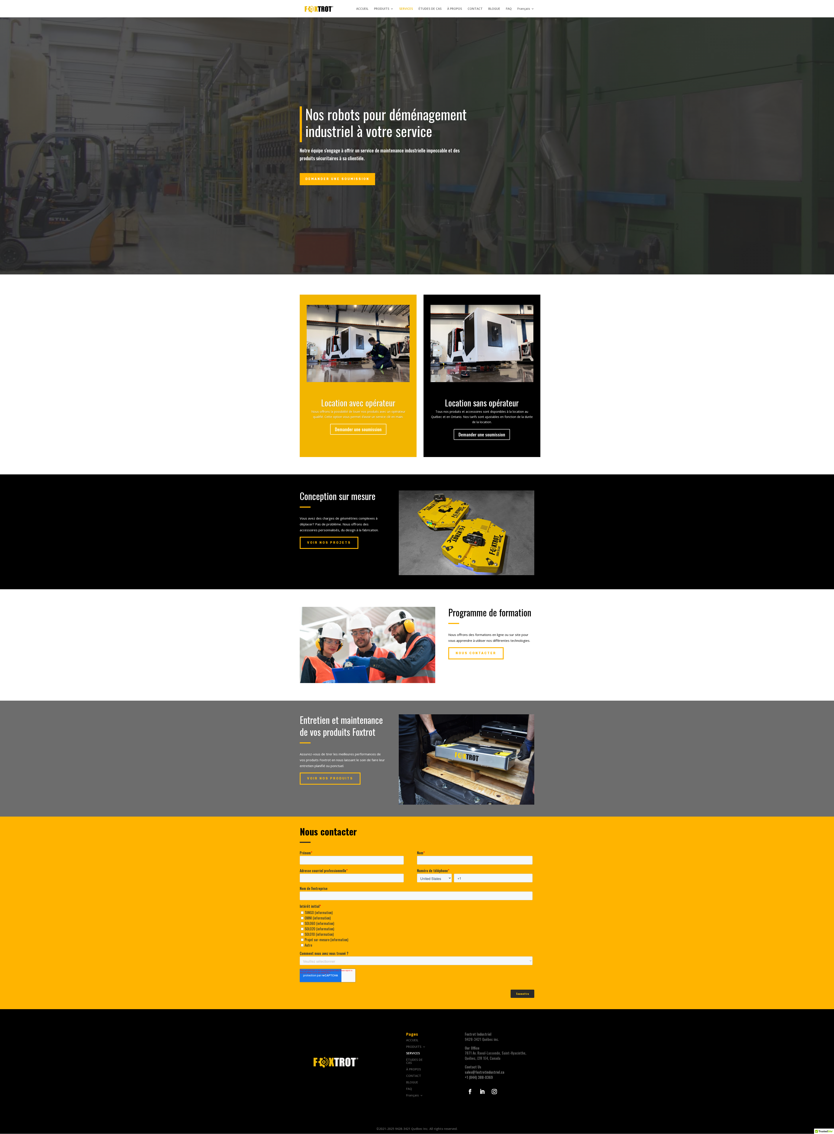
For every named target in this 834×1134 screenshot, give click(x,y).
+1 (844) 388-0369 (479, 1077)
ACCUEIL (362, 9)
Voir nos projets (329, 543)
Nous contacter (476, 653)
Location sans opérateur (482, 402)
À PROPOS (454, 9)
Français (523, 9)
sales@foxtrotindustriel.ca (484, 1072)
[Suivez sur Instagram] (494, 1091)
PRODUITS (381, 9)
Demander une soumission (358, 429)
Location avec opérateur (358, 402)
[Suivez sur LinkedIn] (482, 1091)
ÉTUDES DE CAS (430, 9)
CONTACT (475, 9)
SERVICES (406, 9)
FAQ (509, 9)
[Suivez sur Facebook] (470, 1091)
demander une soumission (337, 179)
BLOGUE (494, 9)
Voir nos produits (330, 778)
